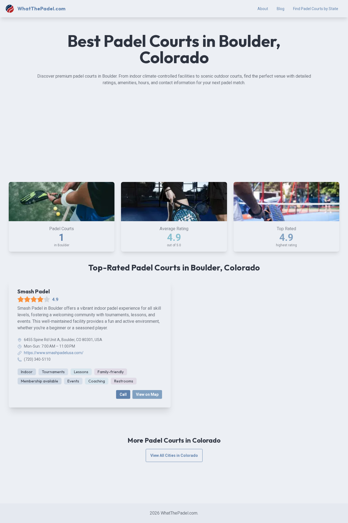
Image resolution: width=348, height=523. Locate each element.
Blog (280, 9)
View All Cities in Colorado (174, 455)
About (262, 9)
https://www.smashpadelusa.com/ (53, 353)
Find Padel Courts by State (315, 9)
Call (123, 394)
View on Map (147, 394)
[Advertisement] (174, 137)
